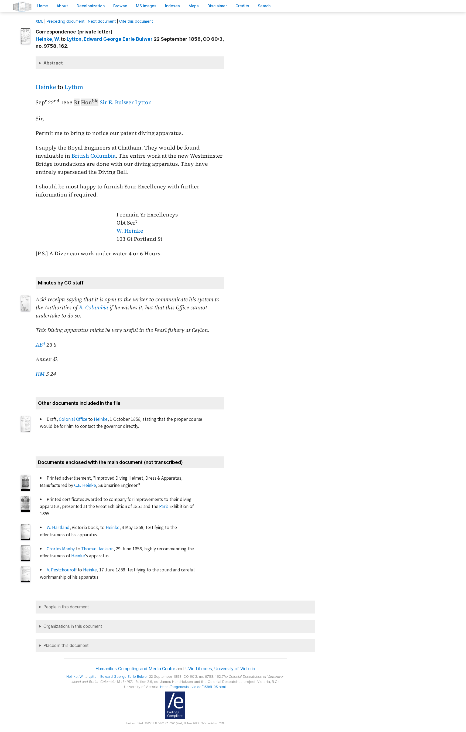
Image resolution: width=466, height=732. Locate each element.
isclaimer (217, 6)
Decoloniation (91, 6)
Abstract (53, 63)
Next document (102, 21)
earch (264, 6)
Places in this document (66, 645)
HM (40, 374)
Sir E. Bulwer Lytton (126, 102)
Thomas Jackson (97, 548)
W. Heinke (129, 231)
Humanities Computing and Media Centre (135, 668)
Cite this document (136, 21)
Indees (172, 6)
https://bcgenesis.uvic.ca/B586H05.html (193, 687)
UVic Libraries (198, 668)
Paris (163, 506)
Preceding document (65, 21)
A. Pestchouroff (62, 570)
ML (39, 21)
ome (42, 6)
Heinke (46, 87)
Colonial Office (73, 419)
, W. (48, 39)
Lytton (73, 87)
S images (146, 6)
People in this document (66, 606)
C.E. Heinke (85, 485)
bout (62, 6)
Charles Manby (61, 548)
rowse (120, 6)
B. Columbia (93, 307)
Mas (194, 6)
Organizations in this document (72, 626)
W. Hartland (58, 527)
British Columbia (93, 156)
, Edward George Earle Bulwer (110, 39)
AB (40, 344)
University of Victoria (234, 668)
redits (242, 6)
